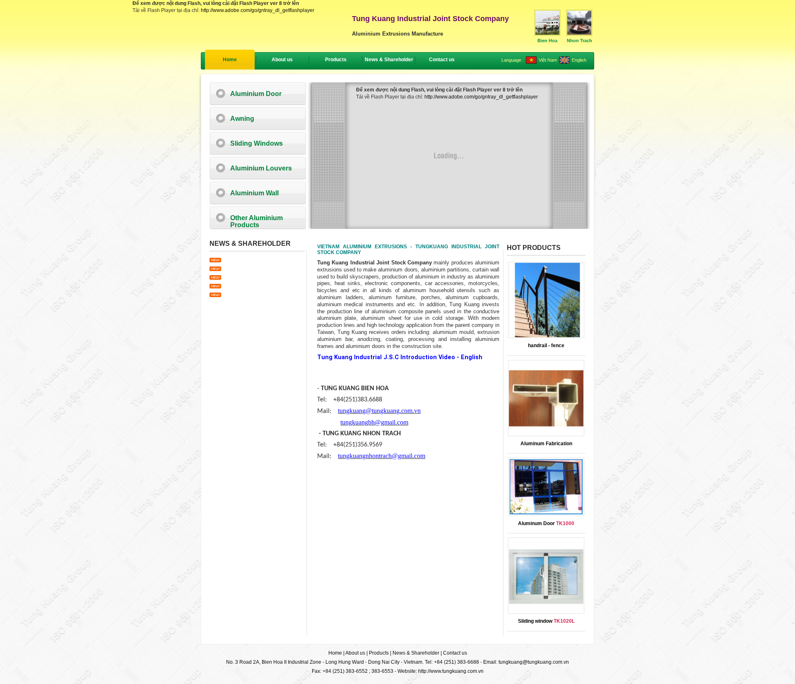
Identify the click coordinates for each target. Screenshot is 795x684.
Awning (242, 118)
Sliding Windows (256, 143)
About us (355, 653)
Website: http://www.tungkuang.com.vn (441, 671)
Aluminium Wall (254, 193)
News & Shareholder (416, 653)
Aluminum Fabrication (546, 443)
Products (379, 653)
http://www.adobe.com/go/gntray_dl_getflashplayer (257, 10)
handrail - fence (546, 345)
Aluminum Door (546, 523)
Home (230, 59)
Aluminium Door (256, 93)
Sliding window (546, 621)
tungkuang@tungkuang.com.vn (534, 662)
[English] (564, 62)
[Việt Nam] (531, 62)
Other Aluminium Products (256, 221)
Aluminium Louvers (261, 168)
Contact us (455, 653)
